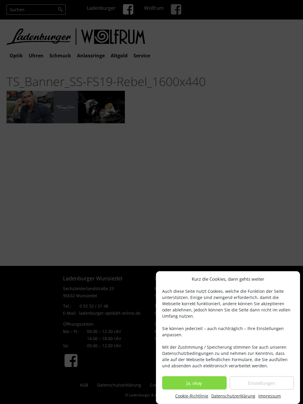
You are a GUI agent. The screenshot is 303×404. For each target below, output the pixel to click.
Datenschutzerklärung (233, 396)
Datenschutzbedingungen (188, 353)
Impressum (269, 396)
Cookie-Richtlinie (191, 396)
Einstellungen (261, 383)
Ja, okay (194, 383)
